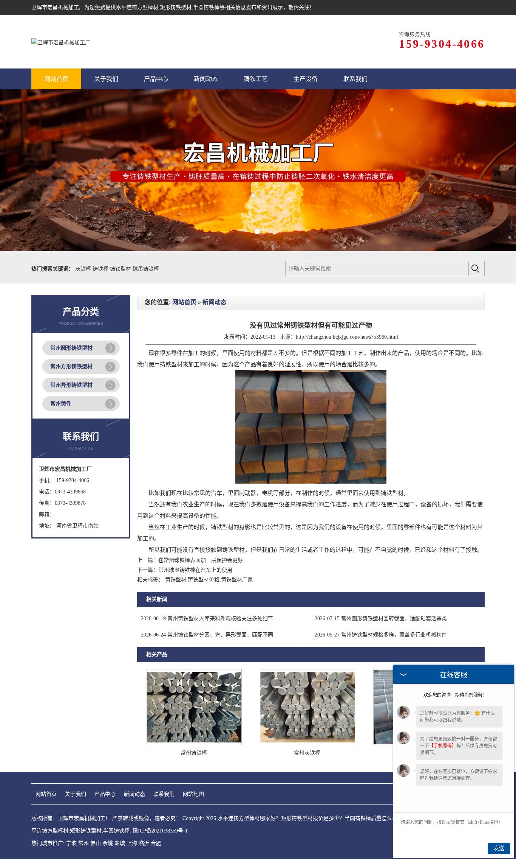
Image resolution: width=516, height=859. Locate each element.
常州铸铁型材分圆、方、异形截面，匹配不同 (207, 635)
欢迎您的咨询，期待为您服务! (453, 695)
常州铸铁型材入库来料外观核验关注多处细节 (207, 618)
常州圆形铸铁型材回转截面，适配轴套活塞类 (381, 618)
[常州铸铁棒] (194, 743)
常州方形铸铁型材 (71, 366)
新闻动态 (214, 302)
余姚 (107, 843)
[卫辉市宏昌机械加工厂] (60, 41)
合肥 (156, 843)
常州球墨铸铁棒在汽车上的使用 (195, 570)
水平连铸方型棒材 (137, 7)
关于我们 (75, 794)
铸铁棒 (101, 269)
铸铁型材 (121, 269)
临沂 (144, 843)
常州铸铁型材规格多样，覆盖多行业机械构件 (381, 635)
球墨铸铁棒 (146, 269)
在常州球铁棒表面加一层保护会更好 (200, 560)
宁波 (71, 843)
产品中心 (105, 794)
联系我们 (164, 794)
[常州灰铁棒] (307, 743)
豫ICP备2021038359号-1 (160, 831)
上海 (132, 843)
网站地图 (193, 794)
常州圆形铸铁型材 (71, 348)
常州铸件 (60, 403)
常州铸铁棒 (194, 753)
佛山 (95, 843)
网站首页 (184, 302)
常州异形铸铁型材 (71, 385)
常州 (83, 843)
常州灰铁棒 (307, 753)
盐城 (119, 843)
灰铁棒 (84, 269)
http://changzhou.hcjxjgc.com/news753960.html (347, 337)
